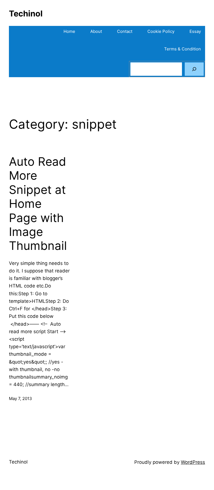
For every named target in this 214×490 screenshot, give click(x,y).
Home (69, 31)
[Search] (194, 69)
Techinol (26, 13)
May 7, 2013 (20, 398)
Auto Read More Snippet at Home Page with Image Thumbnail (38, 204)
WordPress (193, 462)
